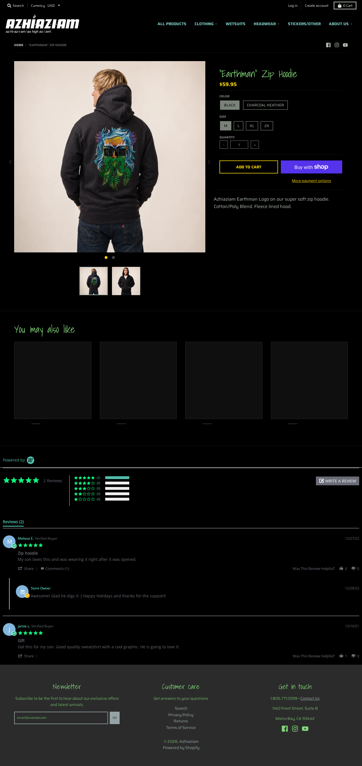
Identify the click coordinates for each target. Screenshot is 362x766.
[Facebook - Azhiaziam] (328, 45)
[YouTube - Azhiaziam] (345, 45)
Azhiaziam (189, 741)
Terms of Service (181, 727)
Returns (181, 721)
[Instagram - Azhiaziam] (336, 45)
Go (115, 717)
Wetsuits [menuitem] (235, 24)
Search (181, 708)
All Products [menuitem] (172, 24)
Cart (347, 5)
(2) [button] (98, 477)
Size (222, 116)
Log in (293, 5)
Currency (38, 5)
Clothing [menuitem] (204, 24)
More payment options (311, 181)
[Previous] (10, 162)
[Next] (208, 162)
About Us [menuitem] (339, 24)
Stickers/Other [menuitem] (304, 24)
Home (18, 45)
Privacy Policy (180, 715)
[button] (337, 481)
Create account (316, 5)
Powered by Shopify (181, 747)
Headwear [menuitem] (265, 24)
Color (224, 96)
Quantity (227, 137)
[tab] (13, 523)
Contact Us (310, 698)
